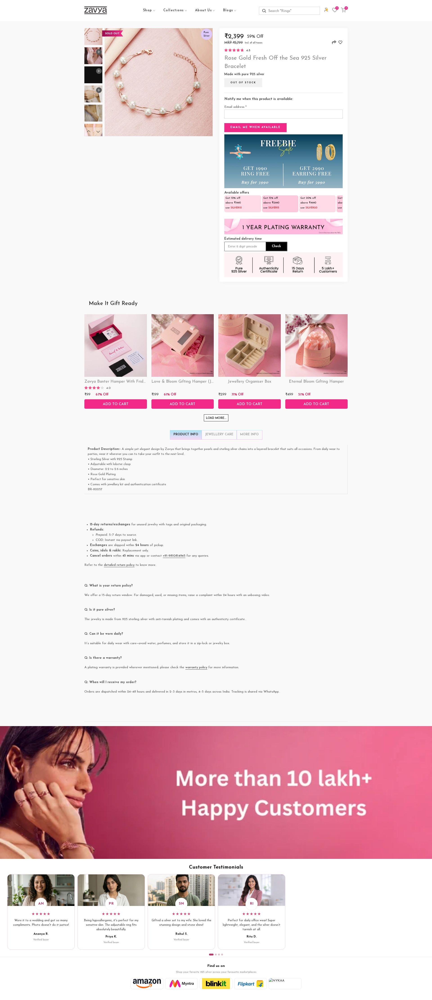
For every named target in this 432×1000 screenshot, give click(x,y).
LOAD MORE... (216, 418)
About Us (203, 10)
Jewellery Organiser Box (249, 382)
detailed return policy (119, 565)
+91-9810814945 (174, 556)
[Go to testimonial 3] (219, 954)
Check (276, 246)
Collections (173, 10)
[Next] (98, 131)
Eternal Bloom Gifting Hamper (316, 382)
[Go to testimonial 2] (216, 954)
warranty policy (196, 667)
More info (249, 434)
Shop (147, 10)
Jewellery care (219, 434)
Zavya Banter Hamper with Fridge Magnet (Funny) (131, 382)
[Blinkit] (216, 983)
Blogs (228, 10)
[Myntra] (181, 983)
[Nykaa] (285, 983)
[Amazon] (146, 983)
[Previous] (88, 131)
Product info (185, 434)
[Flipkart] (250, 983)
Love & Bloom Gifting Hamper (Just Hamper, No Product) (204, 382)
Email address (235, 107)
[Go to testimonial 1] (211, 954)
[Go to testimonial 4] (222, 954)
